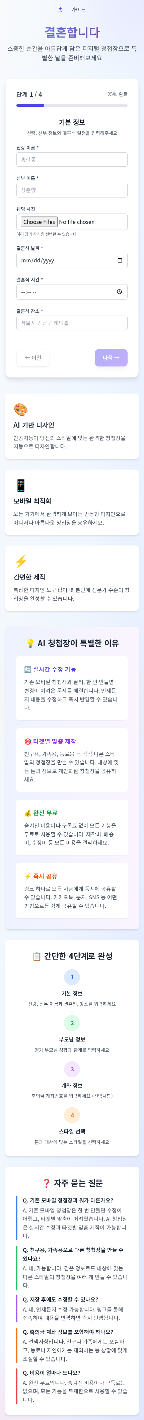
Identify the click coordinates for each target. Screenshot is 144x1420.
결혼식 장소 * (29, 311)
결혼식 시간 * (29, 279)
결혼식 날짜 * (29, 248)
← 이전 (33, 357)
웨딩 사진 (25, 208)
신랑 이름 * (27, 147)
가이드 (78, 9)
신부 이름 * (27, 178)
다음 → (111, 357)
